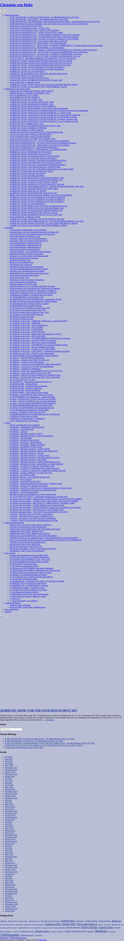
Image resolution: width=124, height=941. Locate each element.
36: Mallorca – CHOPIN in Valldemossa (25, 369)
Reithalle (61, 931)
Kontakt (8, 612)
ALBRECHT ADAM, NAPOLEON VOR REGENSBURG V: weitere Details (40, 113)
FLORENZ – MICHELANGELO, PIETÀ (26, 434)
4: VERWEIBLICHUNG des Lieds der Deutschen (29, 594)
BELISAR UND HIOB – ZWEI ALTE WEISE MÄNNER (33, 549)
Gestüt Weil (69, 924)
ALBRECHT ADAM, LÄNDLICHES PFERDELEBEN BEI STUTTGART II (41, 63)
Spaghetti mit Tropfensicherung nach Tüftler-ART (29, 555)
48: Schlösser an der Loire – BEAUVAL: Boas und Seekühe (33, 343)
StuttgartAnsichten (12, 15)
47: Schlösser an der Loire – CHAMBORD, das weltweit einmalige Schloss (39, 345)
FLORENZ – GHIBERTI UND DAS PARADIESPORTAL (33, 490)
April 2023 (9, 826)
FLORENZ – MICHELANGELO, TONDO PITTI (30, 455)
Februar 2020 (10, 885)
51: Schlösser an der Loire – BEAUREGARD (27, 336)
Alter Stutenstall (34, 921)
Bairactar (116, 920)
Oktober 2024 (10, 796)
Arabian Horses (91, 921)
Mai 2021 (8, 859)
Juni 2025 (8, 781)
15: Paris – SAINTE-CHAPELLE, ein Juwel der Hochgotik (33, 401)
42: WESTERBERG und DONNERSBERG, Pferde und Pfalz (34, 356)
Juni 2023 (8, 824)
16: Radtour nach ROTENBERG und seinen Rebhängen (31, 568)
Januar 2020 (9, 887)
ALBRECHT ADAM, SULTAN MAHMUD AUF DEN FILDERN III (37, 197)
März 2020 (9, 883)
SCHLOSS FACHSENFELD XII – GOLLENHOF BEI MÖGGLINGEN (38, 41)
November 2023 (11, 813)
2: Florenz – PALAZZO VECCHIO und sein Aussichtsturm (33, 518)
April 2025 (9, 785)
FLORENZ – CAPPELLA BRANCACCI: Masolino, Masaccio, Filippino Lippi (40, 488)
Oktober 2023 (10, 815)
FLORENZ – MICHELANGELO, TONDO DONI (30, 449)
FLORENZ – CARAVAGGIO (22, 429)
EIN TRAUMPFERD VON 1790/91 (24, 95)
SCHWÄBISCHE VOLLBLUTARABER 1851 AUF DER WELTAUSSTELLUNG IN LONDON (49, 24)
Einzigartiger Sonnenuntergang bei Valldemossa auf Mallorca (33, 293)
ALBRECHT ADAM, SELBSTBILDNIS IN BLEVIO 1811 (33, 193)
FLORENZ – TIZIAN (18, 432)
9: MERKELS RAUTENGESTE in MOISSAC (28, 583)
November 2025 (11, 770)
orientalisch (15, 931)
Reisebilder (9, 228)
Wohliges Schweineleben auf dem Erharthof (26, 267)
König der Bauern (48, 927)
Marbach (117, 927)
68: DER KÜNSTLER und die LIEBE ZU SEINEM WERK (33, 301)
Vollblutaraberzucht (27, 935)
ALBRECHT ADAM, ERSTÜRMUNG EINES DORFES (32, 106)
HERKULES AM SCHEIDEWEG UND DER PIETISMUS (33, 536)
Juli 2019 (8, 896)
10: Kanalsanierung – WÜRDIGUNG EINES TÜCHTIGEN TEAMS (37, 581)
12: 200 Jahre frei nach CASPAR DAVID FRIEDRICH (31, 577)
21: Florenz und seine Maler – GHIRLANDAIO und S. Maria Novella (37, 505)
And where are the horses (50, 921)
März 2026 (9, 765)
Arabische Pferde (104, 921)
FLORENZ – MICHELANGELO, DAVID (26, 453)
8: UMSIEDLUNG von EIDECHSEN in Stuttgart (29, 586)
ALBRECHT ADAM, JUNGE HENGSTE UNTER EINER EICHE (36, 132)
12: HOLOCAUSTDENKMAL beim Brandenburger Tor (32, 408)
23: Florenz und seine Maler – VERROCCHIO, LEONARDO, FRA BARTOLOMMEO (44, 501)
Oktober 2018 (10, 906)
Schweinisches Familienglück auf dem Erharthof (28, 230)
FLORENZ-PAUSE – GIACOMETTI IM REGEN (30, 477)
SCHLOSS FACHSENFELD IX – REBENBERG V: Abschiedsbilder (37, 48)
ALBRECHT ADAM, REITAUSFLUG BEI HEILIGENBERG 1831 (37, 178)
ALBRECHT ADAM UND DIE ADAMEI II (27, 173)
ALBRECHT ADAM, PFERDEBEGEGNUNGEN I (30, 154)
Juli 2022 (8, 846)
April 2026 (9, 763)
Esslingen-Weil (53, 924)
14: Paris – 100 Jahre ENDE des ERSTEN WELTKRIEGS (32, 403)
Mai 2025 (8, 783)
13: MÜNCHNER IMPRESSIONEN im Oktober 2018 (31, 406)
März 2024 (9, 805)
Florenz (8, 423)
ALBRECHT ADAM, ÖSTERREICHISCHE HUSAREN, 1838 (35, 126)
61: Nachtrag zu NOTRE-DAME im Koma (26, 314)
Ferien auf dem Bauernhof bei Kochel (24, 275)
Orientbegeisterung (27, 931)
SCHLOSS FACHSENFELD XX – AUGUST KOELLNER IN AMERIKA (39, 141)
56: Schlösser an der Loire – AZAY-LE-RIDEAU (29, 325)
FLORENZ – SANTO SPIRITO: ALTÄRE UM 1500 (31, 473)
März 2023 (9, 828)
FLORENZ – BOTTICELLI (21, 479)
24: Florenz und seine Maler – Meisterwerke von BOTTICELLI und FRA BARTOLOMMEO (46, 499)
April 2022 (9, 852)
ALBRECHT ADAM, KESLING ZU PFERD (28, 191)
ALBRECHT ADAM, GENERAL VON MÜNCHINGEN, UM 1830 (37, 184)
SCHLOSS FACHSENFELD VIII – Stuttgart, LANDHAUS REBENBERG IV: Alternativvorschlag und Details (53, 50)
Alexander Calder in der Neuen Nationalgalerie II (28, 241)
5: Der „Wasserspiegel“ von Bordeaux (24, 421)
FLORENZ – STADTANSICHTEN (24, 492)
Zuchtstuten (39, 935)
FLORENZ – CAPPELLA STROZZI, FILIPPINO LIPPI (32, 466)
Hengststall (116, 924)
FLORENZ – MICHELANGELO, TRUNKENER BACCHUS (34, 458)
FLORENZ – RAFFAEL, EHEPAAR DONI (27, 445)
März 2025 (9, 787)
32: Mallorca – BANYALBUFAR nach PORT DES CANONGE (35, 377)
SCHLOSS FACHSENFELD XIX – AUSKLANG (30, 28)
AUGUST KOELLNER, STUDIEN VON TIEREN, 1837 (32, 139)
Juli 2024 (8, 800)
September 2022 (11, 841)
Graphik (100, 924)
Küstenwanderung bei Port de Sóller (23, 284)
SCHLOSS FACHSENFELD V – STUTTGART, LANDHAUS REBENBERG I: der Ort (45, 56)
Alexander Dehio (23, 921)
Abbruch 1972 (12, 921)
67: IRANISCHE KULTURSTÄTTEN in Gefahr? (29, 304)
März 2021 (9, 861)
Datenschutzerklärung (18, 938)
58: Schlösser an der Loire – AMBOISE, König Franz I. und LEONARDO (38, 321)
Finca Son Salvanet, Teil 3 (20, 278)
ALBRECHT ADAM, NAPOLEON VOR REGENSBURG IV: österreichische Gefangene (45, 115)
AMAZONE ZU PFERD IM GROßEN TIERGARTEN (31, 91)
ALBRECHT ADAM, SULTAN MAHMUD (27, 71)
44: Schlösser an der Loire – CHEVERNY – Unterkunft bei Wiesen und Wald (39, 351)
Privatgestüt (53, 931)
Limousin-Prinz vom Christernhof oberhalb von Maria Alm (32, 234)
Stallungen (90, 931)
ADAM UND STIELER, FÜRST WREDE (27, 130)
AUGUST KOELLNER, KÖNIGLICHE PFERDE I (30, 137)
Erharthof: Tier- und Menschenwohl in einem (27, 271)
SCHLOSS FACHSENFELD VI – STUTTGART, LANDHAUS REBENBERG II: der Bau (46, 54)
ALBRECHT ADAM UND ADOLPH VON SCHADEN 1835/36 (36, 163)
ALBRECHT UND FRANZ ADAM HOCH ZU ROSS (31, 171)
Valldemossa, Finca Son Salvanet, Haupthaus (27, 280)
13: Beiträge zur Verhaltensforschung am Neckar (28, 575)
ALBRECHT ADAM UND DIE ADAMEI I (27, 176)
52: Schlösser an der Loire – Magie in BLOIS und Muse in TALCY (36, 334)
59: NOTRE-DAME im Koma (21, 319)
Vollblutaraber (9, 935)
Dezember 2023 (11, 811)
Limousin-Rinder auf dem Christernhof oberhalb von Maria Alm (34, 232)
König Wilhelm (89, 927)
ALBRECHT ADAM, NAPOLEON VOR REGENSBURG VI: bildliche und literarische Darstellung (49, 111)
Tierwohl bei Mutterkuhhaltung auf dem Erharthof (29, 269)
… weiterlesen (48, 720)
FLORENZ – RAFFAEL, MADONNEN (26, 442)
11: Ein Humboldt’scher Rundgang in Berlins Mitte (29, 410)
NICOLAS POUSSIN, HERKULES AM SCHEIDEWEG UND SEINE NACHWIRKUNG (46, 540)
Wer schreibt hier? (12, 609)
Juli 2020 (8, 876)
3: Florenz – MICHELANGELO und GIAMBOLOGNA (32, 516)
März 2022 (9, 854)
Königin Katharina (73, 927)
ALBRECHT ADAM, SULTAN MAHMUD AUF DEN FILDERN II (37, 67)
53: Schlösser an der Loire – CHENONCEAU (27, 332)
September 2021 (11, 857)
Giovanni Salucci (87, 924)
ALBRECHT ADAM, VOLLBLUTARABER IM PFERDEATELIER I (38, 165)
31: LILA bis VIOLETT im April (22, 379)
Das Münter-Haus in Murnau (21, 265)
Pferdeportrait (42, 931)
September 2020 (11, 872)
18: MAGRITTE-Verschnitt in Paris (23, 564)
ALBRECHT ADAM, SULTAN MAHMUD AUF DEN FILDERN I (37, 69)
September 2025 (11, 774)
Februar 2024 (10, 807)
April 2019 (9, 898)
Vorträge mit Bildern (12, 603)
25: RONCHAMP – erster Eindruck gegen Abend (29, 393)
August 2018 (10, 911)
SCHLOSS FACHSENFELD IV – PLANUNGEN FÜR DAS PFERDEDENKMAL (43, 143)
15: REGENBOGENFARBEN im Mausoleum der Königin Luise (35, 570)
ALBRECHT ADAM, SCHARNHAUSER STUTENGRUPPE (34, 156)
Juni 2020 (8, 878)
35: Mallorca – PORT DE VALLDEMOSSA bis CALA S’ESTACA (36, 371)
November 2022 (11, 837)
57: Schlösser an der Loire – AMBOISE (25, 323)
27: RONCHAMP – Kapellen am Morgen (26, 388)
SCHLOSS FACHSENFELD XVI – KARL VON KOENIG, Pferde (36, 32)
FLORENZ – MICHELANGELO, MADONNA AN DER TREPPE (36, 464)
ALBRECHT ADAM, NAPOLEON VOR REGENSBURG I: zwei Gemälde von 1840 (44, 121)
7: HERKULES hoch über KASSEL (24, 416)
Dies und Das (10, 553)
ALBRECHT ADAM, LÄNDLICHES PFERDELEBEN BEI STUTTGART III (41, 61)
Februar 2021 (10, 863)
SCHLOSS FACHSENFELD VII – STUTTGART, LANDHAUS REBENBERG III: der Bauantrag (49, 52)
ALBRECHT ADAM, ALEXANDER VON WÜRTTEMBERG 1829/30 (38, 87)
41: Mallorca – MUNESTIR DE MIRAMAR (27, 358)
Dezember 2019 (11, 889)
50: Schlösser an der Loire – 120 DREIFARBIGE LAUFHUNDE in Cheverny (40, 338)
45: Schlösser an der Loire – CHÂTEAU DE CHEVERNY (33, 349)
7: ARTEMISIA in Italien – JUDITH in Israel (27, 588)
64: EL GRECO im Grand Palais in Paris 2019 (27, 310)
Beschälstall (19, 924)
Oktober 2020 (10, 870)
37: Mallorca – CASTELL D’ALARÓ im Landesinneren (32, 366)
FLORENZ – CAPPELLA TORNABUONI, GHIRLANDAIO (34, 468)
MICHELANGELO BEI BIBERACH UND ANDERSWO (33, 494)
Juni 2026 (8, 759)
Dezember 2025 (11, 768)
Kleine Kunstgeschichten (14, 523)
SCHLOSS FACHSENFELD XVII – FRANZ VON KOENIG (34, 30)
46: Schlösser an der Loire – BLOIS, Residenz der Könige (32, 347)
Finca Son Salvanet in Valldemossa (23, 282)
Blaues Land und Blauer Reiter (21, 262)
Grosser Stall (107, 924)
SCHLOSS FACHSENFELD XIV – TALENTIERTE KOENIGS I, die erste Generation (44, 37)
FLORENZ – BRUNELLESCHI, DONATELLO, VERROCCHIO (36, 484)
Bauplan (2, 924)
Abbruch (3, 921)
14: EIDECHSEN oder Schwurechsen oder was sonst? (31, 573)
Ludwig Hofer (105, 927)
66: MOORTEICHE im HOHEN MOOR (26, 306)
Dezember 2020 (11, 865)
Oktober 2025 (10, 772)
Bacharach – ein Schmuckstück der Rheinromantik (29, 256)
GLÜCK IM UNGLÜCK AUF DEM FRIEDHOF (29, 557)
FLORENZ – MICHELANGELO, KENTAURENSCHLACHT (35, 462)
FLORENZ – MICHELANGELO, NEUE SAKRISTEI (31, 436)
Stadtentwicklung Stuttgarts (20, 605)
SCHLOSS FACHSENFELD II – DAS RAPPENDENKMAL (34, 147)
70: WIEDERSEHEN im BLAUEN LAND (27, 297)
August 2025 (10, 776)
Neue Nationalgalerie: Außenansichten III (25, 245)
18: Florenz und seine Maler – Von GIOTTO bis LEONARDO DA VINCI (38, 512)
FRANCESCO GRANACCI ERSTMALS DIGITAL (30, 525)
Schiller (68, 931)
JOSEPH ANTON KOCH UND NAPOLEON (28, 527)
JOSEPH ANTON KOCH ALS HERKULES (27, 542)
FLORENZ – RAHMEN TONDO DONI (26, 447)
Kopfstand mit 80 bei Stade (20, 260)
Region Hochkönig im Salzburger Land (25, 236)
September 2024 (11, 798)
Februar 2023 (10, 831)
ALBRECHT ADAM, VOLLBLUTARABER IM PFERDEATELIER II (38, 160)
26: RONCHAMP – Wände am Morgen (25, 390)
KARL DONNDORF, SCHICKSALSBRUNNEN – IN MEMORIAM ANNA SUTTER (44, 17)
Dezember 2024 (11, 791)
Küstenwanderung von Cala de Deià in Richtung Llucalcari (32, 286)
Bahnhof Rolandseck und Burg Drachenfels (26, 254)
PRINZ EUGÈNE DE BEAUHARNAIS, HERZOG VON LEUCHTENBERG (41, 195)
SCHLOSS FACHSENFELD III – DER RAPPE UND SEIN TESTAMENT (40, 145)
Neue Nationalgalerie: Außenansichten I (25, 249)
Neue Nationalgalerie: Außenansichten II (25, 247)
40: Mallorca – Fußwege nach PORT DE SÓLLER (29, 360)
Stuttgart (101, 931)
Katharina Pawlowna (24, 927)
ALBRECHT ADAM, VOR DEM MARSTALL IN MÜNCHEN (35, 167)
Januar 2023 (9, 833)
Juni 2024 (8, 802)
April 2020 (9, 880)
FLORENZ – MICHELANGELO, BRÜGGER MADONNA (34, 451)
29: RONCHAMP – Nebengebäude (23, 384)
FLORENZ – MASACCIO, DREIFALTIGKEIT (29, 486)
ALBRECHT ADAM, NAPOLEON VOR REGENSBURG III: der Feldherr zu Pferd (43, 117)
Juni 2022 (8, 848)
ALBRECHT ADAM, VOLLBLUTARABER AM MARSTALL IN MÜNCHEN (42, 169)
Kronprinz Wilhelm (36, 927)
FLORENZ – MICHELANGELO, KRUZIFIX (28, 460)
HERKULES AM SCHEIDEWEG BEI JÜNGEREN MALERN (35, 529)
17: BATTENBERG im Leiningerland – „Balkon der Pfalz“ (33, 397)
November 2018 (11, 904)
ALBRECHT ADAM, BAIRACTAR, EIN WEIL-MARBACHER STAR (38, 74)
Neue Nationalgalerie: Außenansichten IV (26, 243)
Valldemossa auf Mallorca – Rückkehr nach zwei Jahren (31, 295)
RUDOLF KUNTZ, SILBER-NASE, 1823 (26, 124)
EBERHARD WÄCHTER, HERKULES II (27, 531)
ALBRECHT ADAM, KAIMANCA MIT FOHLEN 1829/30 (34, 182)
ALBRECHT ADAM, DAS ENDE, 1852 (26, 100)
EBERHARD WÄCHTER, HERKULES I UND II (30, 533)
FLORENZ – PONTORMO (21, 438)
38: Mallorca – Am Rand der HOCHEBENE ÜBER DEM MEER (35, 364)
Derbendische (27, 924)
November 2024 (11, 794)
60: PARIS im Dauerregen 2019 (22, 317)
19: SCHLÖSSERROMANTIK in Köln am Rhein (29, 562)
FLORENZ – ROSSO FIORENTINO (24, 440)
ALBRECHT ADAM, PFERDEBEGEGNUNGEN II (31, 152)
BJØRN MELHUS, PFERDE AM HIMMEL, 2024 (30, 93)
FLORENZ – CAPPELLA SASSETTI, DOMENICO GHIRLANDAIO (38, 471)
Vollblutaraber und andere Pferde (17, 89)
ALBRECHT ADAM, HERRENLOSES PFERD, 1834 (31, 104)
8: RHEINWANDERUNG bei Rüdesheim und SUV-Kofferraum (35, 414)
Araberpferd (68, 920)
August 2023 (10, 820)
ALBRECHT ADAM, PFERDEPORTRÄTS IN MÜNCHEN (34, 189)
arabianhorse (80, 921)
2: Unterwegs (15, 599)
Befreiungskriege (10, 924)
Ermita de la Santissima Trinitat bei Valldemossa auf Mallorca (33, 291)
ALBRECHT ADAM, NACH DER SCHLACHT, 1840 (32, 102)
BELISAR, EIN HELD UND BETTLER (26, 547)
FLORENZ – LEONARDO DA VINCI (25, 481)
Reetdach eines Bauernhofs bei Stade (24, 258)
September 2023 (11, 818)
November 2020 (11, 867)
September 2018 (11, 909)
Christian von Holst (16, 5)
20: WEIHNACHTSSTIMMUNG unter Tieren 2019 (30, 560)
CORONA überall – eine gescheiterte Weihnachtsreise (30, 252)
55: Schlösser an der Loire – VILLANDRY (26, 327)
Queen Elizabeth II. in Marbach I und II (25, 82)
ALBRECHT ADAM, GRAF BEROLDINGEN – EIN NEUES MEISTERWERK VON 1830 (46, 186)
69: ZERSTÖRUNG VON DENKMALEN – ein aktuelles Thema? (36, 299)
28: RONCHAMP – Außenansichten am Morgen (28, 386)
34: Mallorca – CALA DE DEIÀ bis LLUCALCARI (30, 373)
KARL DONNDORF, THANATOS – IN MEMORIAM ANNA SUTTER (39, 19)
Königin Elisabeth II (59, 927)
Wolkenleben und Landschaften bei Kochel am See (29, 273)
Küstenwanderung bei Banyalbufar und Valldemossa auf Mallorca (35, 288)
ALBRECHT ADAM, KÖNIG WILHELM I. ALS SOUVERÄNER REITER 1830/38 (44, 85)
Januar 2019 (9, 900)
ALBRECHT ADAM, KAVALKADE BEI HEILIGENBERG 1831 (36, 180)
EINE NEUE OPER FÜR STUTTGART (26, 26)
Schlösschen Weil (79, 931)
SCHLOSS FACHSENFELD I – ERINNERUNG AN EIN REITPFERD (38, 150)
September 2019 (11, 893)
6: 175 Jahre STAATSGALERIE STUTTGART (28, 590)
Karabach (14, 927)
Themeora (42, 940)
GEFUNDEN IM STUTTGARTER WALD (27, 76)
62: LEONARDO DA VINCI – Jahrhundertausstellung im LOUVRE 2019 (39, 497)
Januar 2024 (9, 809)
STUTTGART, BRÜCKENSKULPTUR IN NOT (29, 78)
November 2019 (11, 891)
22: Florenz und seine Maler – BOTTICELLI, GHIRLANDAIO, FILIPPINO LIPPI (42, 503)
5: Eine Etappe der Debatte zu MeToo (24, 592)
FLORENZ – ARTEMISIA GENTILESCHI (27, 427)
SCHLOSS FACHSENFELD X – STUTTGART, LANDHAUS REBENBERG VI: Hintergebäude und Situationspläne (56, 45)
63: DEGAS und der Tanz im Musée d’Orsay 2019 (29, 312)
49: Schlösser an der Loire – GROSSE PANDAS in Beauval (33, 340)
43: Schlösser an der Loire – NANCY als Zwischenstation (32, 353)
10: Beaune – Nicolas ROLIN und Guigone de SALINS (31, 395)
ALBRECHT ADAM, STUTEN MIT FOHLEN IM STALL (33, 158)
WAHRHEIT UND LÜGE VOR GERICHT (27, 551)
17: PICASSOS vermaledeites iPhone (24, 566)
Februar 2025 (10, 789)
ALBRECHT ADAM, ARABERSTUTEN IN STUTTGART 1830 (36, 80)
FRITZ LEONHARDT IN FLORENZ (25, 425)
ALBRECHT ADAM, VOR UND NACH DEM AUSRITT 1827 (38, 710)
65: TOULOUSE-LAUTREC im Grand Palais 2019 (30, 308)
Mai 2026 (8, 761)
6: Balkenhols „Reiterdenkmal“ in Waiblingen (27, 419)
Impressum (4, 938)
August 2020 (10, 874)
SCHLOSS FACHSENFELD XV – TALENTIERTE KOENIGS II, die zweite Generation (45, 35)
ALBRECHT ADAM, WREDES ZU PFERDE (28, 128)
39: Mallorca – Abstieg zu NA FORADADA (27, 362)
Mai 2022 (8, 850)
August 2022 (10, 844)
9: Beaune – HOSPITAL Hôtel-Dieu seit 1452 (27, 412)
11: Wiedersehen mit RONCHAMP (23, 579)
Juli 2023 (8, 822)
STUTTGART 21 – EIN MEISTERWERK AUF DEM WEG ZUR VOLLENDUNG (43, 58)
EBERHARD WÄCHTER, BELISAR (25, 544)
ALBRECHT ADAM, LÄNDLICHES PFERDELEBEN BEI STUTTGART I (40, 65)
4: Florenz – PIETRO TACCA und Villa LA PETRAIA (31, 514)
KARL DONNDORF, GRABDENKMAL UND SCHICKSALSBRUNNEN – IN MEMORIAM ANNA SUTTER (55, 22)
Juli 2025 (8, 778)
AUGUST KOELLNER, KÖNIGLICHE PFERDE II (31, 134)
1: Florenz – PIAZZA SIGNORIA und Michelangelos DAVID (34, 520)
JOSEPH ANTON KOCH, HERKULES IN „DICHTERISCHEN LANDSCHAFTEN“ (44, 538)
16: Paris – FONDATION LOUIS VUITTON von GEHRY (33, 399)
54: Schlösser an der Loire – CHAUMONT (26, 330)
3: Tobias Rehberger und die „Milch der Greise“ (28, 596)
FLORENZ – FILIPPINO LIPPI (22, 475)
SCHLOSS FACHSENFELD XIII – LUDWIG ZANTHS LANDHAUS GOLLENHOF (44, 39)
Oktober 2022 (10, 839)
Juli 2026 (8, 757)
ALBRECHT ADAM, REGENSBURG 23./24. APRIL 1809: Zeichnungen (39, 108)
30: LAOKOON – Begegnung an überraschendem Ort (31, 382)
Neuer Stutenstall (6, 931)
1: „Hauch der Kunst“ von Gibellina (23, 601)
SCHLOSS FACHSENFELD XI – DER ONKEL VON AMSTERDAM (38, 43)
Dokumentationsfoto (38, 924)
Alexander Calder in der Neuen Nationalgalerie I (28, 239)
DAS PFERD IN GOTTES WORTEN (25, 98)
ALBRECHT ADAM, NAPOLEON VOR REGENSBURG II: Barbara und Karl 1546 (43, 119)
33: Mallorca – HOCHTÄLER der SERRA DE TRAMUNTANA (35, 375)
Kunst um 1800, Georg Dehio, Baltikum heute (27, 607)
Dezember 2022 (11, 835)
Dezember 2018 (11, 902)
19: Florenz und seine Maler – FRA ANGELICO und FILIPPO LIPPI (36, 510)
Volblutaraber (112, 931)
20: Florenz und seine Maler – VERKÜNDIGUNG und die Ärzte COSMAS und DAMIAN (45, 507)
